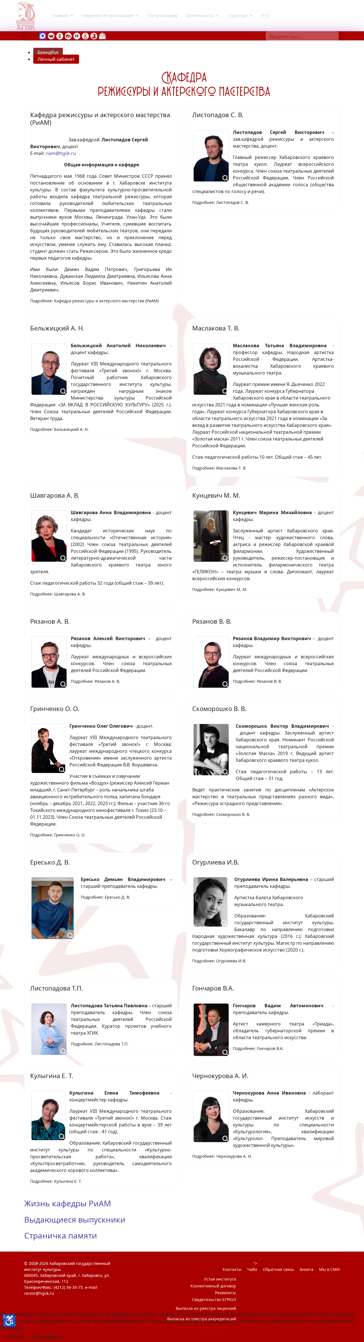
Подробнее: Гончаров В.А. (258, 1048)
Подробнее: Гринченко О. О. (57, 835)
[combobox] (302, 36)
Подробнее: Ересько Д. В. (105, 897)
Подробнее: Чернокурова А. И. (222, 1156)
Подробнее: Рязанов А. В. (95, 681)
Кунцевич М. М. (216, 495)
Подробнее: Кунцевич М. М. (219, 589)
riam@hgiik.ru (61, 153)
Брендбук (48, 52)
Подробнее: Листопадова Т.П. (100, 1044)
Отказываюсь (48, 1336)
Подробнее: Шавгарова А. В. (58, 594)
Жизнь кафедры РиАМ (67, 1203)
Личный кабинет (56, 59)
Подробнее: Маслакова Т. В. (219, 468)
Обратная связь (278, 1269)
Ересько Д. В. (50, 862)
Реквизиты (225, 1292)
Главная (60, 15)
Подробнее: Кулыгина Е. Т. (56, 1181)
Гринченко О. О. (54, 708)
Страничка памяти (60, 1235)
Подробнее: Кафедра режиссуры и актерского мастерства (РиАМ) (94, 300)
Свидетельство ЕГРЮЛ (214, 1299)
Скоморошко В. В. (219, 708)
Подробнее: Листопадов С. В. (220, 202)
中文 (265, 15)
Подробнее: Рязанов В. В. (257, 681)
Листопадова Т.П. (56, 988)
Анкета (306, 1269)
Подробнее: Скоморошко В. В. (221, 814)
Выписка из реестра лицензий (206, 1308)
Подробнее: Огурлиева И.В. (219, 960)
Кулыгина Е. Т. (51, 1075)
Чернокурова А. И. (220, 1075)
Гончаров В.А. (213, 988)
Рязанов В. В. (211, 621)
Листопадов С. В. (217, 114)
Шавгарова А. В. (54, 495)
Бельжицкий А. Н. (57, 328)
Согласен (14, 1336)
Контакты (232, 1269)
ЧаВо (252, 1269)
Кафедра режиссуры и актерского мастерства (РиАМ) (100, 118)
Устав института (220, 1279)
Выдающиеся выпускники (74, 1219)
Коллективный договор (213, 1286)
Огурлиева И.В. (215, 862)
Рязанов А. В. (50, 621)
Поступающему (163, 15)
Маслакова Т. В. (215, 328)
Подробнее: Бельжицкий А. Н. (59, 429)
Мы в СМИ (329, 1269)
